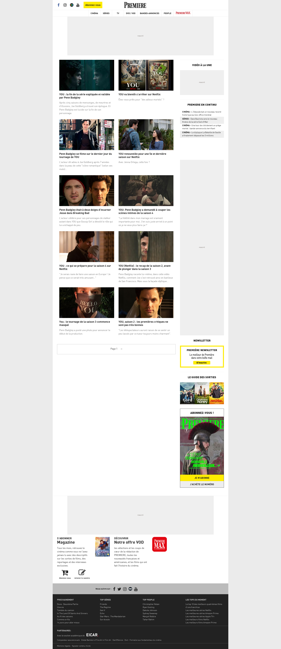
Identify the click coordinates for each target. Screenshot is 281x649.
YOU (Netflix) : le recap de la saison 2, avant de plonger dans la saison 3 (145, 267)
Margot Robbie (149, 616)
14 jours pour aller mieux (68, 622)
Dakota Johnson (150, 610)
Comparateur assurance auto (68, 640)
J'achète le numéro (202, 484)
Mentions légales (63, 646)
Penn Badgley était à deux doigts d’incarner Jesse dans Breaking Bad (85, 211)
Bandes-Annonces (149, 13)
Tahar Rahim (148, 619)
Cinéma (94, 13)
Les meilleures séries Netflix (198, 610)
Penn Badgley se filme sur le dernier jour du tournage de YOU (85, 155)
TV (118, 13)
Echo (102, 613)
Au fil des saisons (65, 616)
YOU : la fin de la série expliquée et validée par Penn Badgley (84, 96)
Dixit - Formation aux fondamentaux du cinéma (143, 640)
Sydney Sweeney (150, 613)
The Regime (105, 607)
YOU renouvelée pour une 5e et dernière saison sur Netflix (142, 155)
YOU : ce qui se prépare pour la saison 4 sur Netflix (85, 267)
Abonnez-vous (93, 5)
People (167, 13)
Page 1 (113, 348)
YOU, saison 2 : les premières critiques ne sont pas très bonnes (143, 323)
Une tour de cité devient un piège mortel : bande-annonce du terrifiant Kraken (201, 127)
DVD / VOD (130, 13)
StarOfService (118, 640)
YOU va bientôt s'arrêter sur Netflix (139, 94)
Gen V (102, 610)
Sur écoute (105, 619)
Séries (106, 13)
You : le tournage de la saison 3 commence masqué (84, 323)
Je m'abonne (202, 477)
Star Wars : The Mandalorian (112, 616)
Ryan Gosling (148, 607)
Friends (103, 604)
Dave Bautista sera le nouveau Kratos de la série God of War (199, 120)
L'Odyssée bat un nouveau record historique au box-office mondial (201, 113)
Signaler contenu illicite (81, 646)
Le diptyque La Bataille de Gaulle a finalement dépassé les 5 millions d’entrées (201, 134)
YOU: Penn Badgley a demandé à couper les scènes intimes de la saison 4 (144, 211)
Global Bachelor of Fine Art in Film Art (96, 640)
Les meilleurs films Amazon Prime (201, 622)
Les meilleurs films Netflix (197, 619)
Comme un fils (63, 619)
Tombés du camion (65, 610)
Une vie (60, 607)
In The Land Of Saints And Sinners (72, 613)
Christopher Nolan (151, 604)
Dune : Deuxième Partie (67, 604)
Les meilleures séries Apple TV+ (200, 616)
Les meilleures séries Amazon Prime (202, 613)
